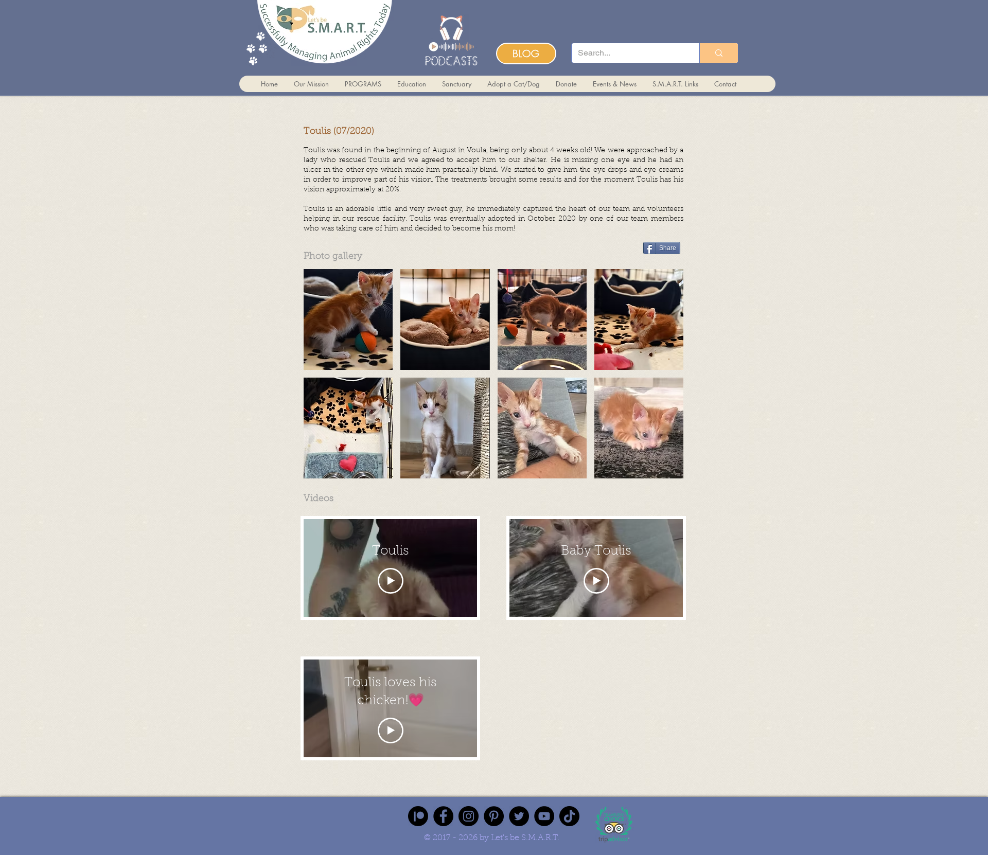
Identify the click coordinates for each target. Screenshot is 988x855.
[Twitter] (519, 816)
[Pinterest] (494, 816)
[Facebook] (443, 816)
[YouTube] (544, 816)
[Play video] (390, 581)
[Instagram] (468, 816)
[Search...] (718, 53)
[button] (348, 319)
